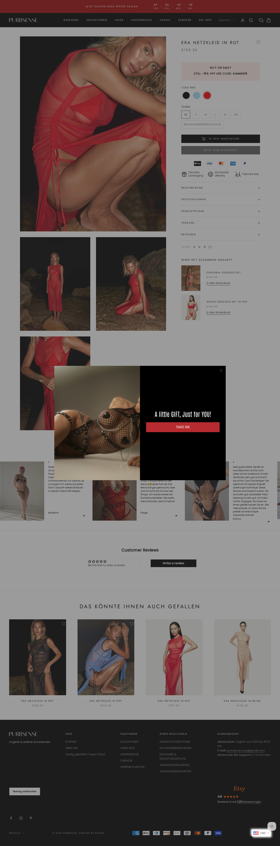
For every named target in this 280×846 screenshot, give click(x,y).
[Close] (221, 370)
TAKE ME (183, 427)
